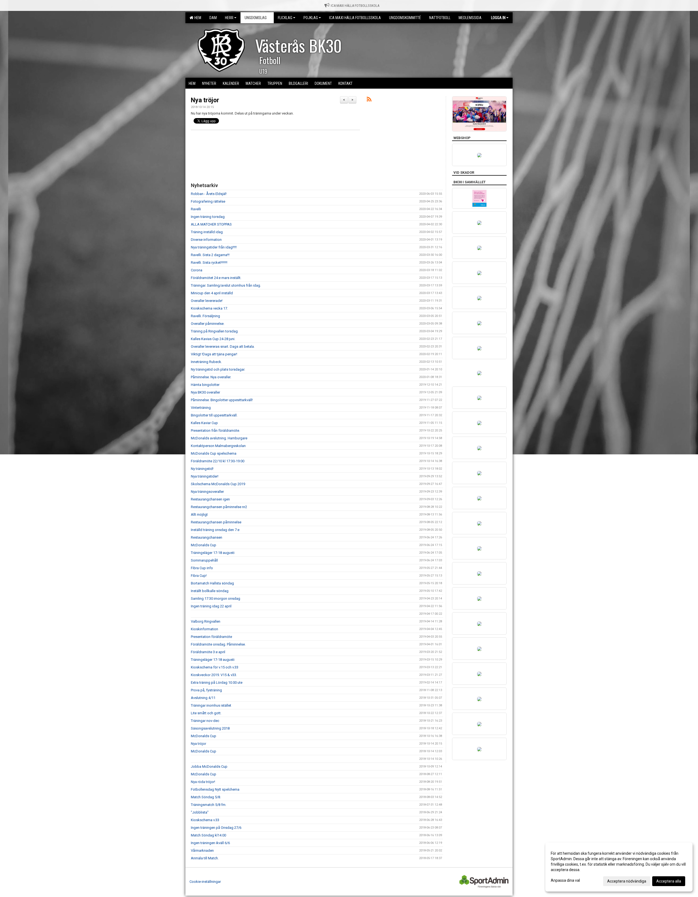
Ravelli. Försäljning (205, 316)
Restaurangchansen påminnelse (216, 522)
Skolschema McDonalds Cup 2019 (218, 484)
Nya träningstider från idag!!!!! (214, 247)
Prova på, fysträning (206, 690)
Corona (196, 270)
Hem (197, 18)
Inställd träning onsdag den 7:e (215, 530)
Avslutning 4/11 (203, 698)
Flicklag (285, 18)
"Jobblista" (200, 812)
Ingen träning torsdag (208, 217)
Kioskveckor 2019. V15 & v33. (214, 675)
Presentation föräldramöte (211, 637)
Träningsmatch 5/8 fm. (208, 805)
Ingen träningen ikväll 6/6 (210, 843)
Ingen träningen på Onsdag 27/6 (216, 828)
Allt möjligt (199, 514)
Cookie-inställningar (205, 882)
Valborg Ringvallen (205, 621)
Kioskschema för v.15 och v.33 (214, 667)
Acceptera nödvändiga (626, 881)
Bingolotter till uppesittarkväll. (214, 415)
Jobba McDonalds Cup (209, 766)
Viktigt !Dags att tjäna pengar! (214, 354)
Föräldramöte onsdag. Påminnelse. (218, 644)
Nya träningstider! (204, 476)
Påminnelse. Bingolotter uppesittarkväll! (222, 400)
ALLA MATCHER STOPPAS (211, 224)
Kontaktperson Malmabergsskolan (218, 446)
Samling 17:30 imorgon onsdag (215, 598)
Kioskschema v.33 (205, 820)
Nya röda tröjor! (203, 782)
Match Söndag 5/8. (206, 797)
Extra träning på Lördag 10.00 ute (216, 682)
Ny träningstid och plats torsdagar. (218, 369)
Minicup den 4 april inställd (212, 293)
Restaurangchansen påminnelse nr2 (219, 507)
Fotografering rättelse (208, 201)
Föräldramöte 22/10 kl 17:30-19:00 (217, 461)
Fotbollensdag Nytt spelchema (215, 789)
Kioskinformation (204, 629)
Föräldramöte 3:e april (208, 652)
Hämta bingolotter (205, 385)
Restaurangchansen (206, 537)
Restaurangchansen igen (210, 499)
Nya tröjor (205, 100)
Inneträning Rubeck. (206, 362)
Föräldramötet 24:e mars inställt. (216, 278)
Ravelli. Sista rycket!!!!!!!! (209, 262)
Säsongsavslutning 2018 (210, 728)
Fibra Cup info (202, 568)
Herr (229, 18)
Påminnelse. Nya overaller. (211, 377)
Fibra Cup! (199, 576)
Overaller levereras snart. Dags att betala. (223, 346)
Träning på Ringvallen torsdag (214, 331)
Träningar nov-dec (205, 721)
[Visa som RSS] (369, 100)
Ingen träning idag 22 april (211, 606)
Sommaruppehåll (204, 560)
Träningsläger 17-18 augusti (212, 553)
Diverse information (206, 240)
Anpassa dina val (565, 880)
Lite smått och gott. (206, 713)
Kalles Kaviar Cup (204, 423)
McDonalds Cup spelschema (213, 453)
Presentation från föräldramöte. (215, 430)
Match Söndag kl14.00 (208, 835)
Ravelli (196, 209)
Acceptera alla (668, 881)
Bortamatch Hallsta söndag (212, 583)
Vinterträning (201, 408)
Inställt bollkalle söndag (209, 591)
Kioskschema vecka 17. (209, 308)
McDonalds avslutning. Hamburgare (219, 438)
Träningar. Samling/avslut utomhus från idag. (226, 285)
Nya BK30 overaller (205, 392)
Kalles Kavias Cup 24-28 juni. (213, 339)
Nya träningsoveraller (207, 492)
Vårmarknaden (202, 850)
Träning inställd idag (207, 232)
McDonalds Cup (203, 545)
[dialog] (619, 867)
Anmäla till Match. (205, 858)
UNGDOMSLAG (256, 18)
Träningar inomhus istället (211, 705)
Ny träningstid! (202, 469)
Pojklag (310, 18)
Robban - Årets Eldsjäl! (209, 194)
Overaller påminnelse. (207, 324)
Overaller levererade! (206, 301)
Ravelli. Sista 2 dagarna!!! (210, 255)
